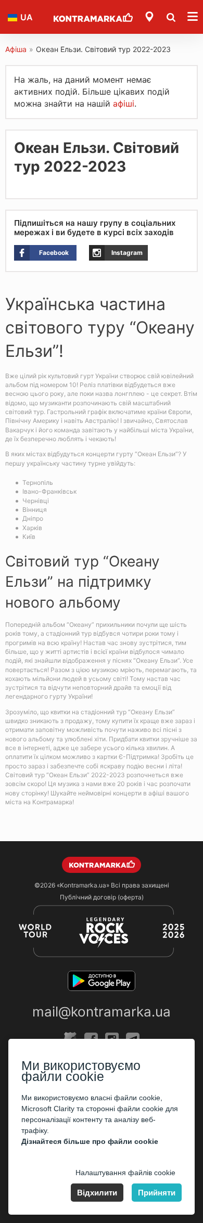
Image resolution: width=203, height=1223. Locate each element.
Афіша (16, 49)
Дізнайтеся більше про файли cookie (89, 1141)
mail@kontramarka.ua (101, 1011)
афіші (123, 103)
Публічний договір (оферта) (102, 897)
